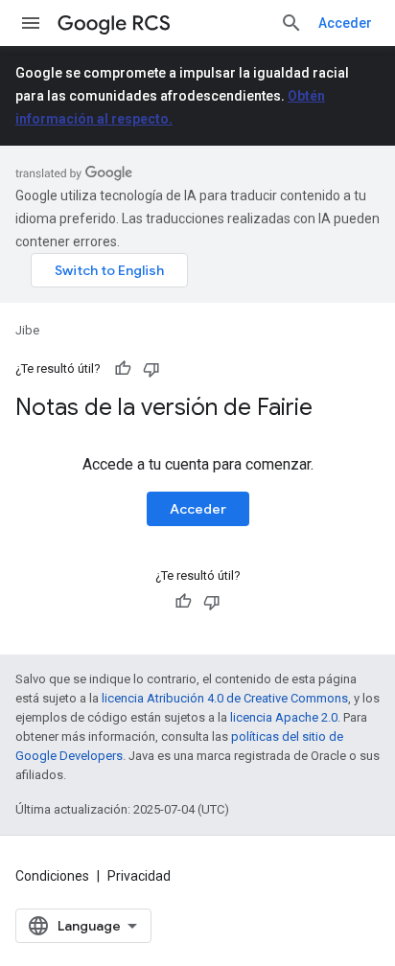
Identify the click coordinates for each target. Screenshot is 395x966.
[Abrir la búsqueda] (291, 23)
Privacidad (139, 876)
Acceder (345, 23)
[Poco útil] (151, 369)
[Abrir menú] (31, 23)
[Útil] (122, 369)
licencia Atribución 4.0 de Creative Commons (225, 698)
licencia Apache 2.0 (283, 717)
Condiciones (52, 876)
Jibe (27, 330)
